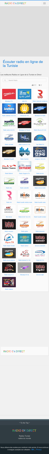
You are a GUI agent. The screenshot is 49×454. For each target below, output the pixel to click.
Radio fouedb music (40, 202)
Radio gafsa (24, 231)
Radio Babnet (9, 173)
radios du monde (24, 438)
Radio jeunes (40, 173)
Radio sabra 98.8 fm (9, 130)
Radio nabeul (24, 246)
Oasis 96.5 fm (40, 260)
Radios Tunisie (24, 436)
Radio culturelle (24, 188)
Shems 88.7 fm (24, 115)
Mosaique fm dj (24, 275)
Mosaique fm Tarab (40, 115)
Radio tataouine (40, 231)
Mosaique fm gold (9, 159)
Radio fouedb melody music (24, 202)
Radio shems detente (9, 260)
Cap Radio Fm (40, 144)
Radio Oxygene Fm (24, 173)
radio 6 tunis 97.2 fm (24, 144)
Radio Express (24, 159)
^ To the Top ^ (24, 423)
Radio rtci (9, 202)
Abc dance (9, 217)
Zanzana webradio (40, 246)
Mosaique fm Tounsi (24, 130)
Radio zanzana (9, 231)
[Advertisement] (24, 31)
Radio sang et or (9, 275)
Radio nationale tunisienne (40, 101)
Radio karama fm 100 (24, 260)
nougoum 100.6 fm (40, 159)
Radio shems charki (40, 188)
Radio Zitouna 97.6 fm (40, 130)
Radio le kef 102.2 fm (24, 217)
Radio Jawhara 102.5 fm (9, 115)
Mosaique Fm (9, 101)
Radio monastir (9, 144)
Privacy (39, 449)
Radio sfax (9, 188)
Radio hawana (9, 289)
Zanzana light (40, 275)
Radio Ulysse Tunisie (9, 246)
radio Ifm (24, 101)
